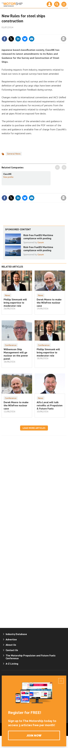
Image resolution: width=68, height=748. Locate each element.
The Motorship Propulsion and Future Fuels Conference (31, 657)
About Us (11, 644)
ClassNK (7, 174)
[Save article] (63, 39)
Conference (10, 345)
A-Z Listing (12, 663)
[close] (66, 32)
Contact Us (12, 650)
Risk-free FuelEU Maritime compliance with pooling (38, 237)
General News (14, 153)
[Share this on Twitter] (11, 39)
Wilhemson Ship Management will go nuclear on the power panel (16, 354)
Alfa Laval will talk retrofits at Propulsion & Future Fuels (49, 405)
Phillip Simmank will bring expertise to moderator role (15, 302)
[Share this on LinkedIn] (18, 39)
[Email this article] (31, 39)
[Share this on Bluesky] (25, 39)
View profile (8, 177)
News (7, 295)
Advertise (11, 639)
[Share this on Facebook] (4, 39)
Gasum (40, 242)
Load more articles (34, 428)
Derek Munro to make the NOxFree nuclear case (49, 302)
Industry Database (16, 634)
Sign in (26, 32)
